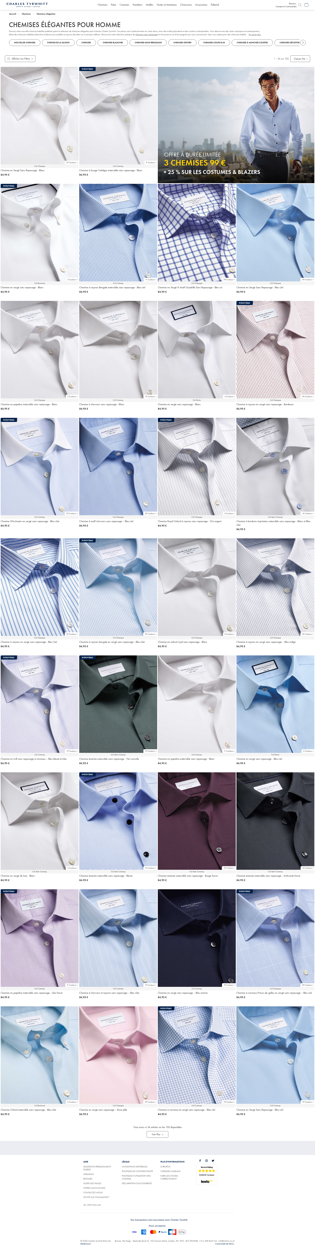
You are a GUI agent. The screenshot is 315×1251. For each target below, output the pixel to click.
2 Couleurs (229, 396)
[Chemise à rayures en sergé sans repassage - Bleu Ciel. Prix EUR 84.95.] (40, 587)
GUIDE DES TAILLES (92, 1183)
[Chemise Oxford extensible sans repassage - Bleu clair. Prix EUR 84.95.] (40, 1055)
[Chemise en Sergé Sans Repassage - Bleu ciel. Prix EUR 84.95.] (275, 232)
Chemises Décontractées (293, 42)
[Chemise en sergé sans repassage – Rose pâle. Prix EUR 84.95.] (118, 1055)
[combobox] (300, 58)
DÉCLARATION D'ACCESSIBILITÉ (137, 1183)
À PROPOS (165, 1166)
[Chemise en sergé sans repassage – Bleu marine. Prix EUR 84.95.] (197, 938)
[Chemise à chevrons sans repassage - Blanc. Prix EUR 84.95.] (118, 349)
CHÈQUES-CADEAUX (170, 1171)
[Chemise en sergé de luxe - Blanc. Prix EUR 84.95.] (40, 821)
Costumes (124, 4)
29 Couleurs (71, 162)
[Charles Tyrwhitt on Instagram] (208, 1160)
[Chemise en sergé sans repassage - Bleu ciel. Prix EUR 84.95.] (275, 704)
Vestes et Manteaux (167, 4)
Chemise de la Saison (58, 42)
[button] (157, 1134)
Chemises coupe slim (214, 42)
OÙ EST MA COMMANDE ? (96, 1197)
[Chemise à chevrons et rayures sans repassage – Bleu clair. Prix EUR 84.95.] (118, 938)
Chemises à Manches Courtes (252, 42)
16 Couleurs (307, 513)
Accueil (12, 13)
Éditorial (215, 4)
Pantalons (137, 4)
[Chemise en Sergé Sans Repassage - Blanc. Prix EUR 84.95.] (40, 115)
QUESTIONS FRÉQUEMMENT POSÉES (97, 1168)
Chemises (102, 4)
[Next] (302, 42)
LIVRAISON (88, 1174)
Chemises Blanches (113, 42)
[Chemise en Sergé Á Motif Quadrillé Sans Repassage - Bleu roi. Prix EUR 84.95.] (197, 232)
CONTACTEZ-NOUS (93, 1192)
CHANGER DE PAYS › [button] (225, 1243)
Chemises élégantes (46, 13)
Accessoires (201, 4)
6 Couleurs (71, 1102)
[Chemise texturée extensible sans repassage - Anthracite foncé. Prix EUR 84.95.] (275, 821)
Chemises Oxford (182, 42)
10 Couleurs (150, 751)
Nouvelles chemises (24, 42)
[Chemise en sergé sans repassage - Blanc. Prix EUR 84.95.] (197, 349)
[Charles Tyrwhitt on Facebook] (202, 1160)
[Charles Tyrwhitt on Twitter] (215, 1160)
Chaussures (186, 4)
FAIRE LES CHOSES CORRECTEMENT (169, 1177)
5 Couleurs (71, 279)
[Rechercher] (300, 5)
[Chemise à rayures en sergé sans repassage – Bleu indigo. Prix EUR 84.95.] (275, 587)
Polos (113, 4)
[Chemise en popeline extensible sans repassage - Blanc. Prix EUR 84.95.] (40, 349)
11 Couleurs (150, 279)
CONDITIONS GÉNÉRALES (134, 1166)
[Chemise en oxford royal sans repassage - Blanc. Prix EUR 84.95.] (197, 587)
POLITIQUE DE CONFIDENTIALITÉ (137, 1171)
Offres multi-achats (94, 1187)
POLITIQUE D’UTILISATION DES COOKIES (136, 1177)
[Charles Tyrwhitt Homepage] (27, 4)
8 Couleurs (229, 513)
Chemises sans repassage (148, 42)
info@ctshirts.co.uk (227, 1240)
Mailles (149, 4)
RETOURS (87, 1178)
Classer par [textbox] (299, 59)
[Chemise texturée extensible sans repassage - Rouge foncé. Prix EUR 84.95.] (197, 821)
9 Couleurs (150, 162)
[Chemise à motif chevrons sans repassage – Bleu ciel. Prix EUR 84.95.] (118, 466)
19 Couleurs (150, 396)
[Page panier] (306, 5)
